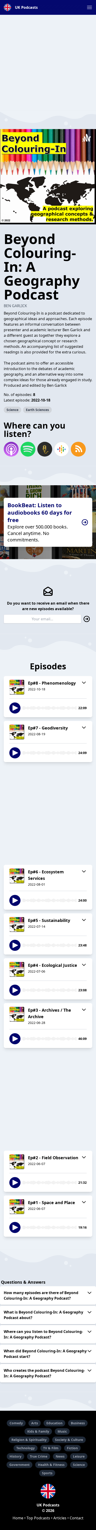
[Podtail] (44, 449)
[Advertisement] (48, 62)
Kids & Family (38, 1431)
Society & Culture (69, 1439)
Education (54, 1423)
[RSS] (78, 449)
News (60, 1456)
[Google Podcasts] (61, 449)
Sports (47, 1473)
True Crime (38, 1456)
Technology (25, 1448)
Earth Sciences (37, 410)
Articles (59, 1518)
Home (18, 1518)
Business (78, 1423)
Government (19, 1464)
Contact (76, 1518)
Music (62, 1431)
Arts (34, 1423)
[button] (89, 7)
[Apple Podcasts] (11, 449)
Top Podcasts (38, 1518)
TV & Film (50, 1448)
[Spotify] (28, 449)
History (15, 1456)
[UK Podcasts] (48, 1491)
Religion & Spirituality (29, 1439)
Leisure (79, 1456)
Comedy (16, 1423)
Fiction (72, 1448)
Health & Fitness (51, 1464)
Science (12, 410)
